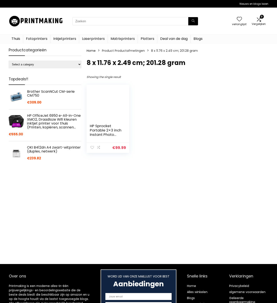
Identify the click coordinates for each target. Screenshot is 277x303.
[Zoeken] (193, 21)
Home (91, 51)
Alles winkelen (197, 292)
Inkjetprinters (64, 38)
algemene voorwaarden (247, 292)
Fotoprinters (36, 38)
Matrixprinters (123, 38)
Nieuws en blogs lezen (254, 4)
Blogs (198, 38)
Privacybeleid (239, 286)
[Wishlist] (239, 19)
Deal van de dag (174, 38)
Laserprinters (93, 38)
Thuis (15, 38)
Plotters (147, 38)
